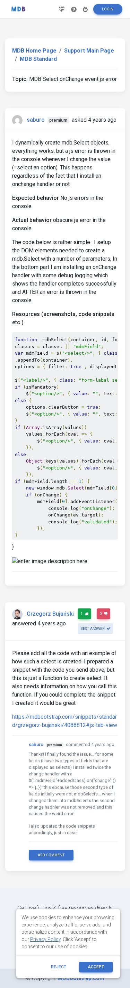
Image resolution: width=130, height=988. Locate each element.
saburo (36, 119)
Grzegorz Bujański (50, 613)
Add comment (51, 855)
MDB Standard (38, 59)
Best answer (92, 628)
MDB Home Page (34, 50)
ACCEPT (96, 966)
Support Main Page (89, 50)
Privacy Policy (45, 939)
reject (58, 966)
